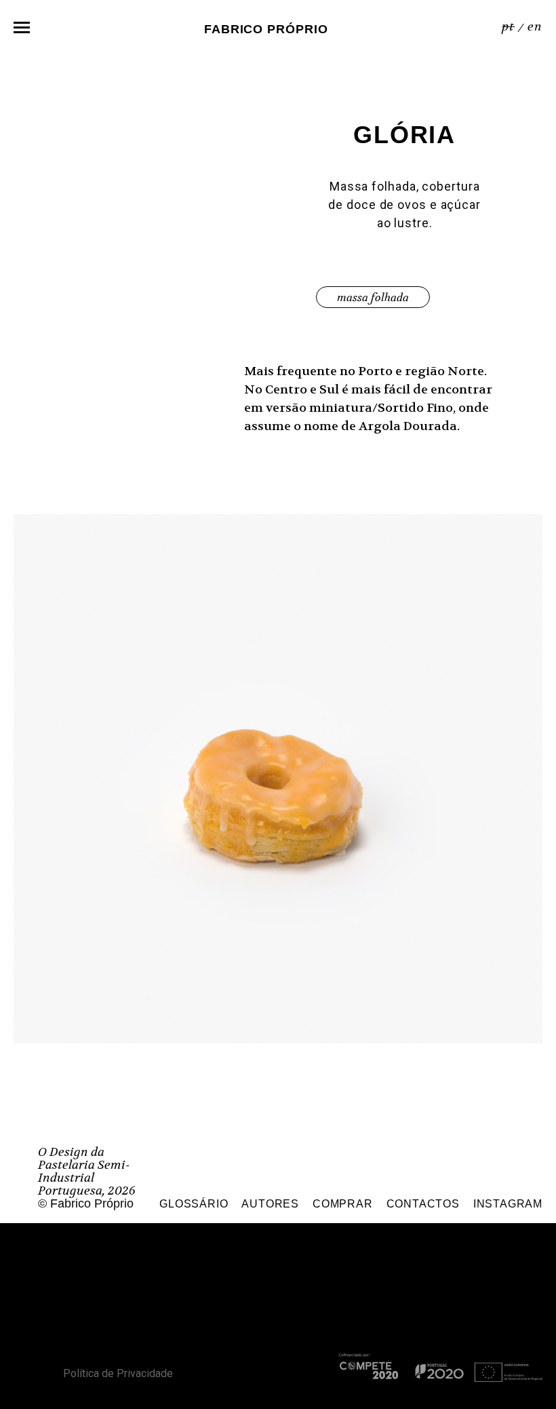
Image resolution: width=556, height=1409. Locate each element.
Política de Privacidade (118, 1373)
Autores (270, 1204)
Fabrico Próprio (266, 28)
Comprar (343, 1204)
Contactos (423, 1204)
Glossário (193, 1204)
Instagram (507, 1204)
